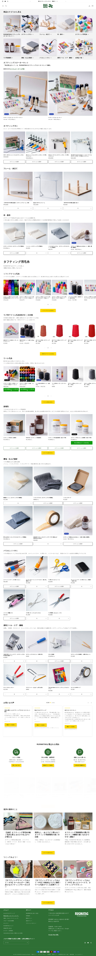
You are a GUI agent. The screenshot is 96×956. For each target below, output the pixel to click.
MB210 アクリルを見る (48, 353)
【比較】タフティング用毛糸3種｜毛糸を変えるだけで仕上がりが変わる (18, 834)
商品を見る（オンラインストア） (11, 915)
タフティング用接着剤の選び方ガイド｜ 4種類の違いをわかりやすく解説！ (77, 834)
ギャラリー (6, 923)
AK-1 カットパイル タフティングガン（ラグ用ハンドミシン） (36, 155)
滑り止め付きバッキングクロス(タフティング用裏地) (15, 537)
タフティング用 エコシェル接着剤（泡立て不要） (81, 437)
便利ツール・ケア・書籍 (64, 57)
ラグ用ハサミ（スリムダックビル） (33, 612)
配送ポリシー (29, 918)
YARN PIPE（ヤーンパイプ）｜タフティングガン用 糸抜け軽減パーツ (14, 655)
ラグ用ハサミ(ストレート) (54, 579)
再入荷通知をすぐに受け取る (11, 389)
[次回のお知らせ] (65, 1)
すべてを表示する (48, 453)
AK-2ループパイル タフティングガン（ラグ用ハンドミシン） (58, 155)
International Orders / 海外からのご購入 (13, 933)
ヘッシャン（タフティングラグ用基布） (34, 246)
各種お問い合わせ (8, 928)
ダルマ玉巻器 (51, 654)
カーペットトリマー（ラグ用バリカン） (12, 579)
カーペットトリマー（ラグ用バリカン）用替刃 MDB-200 (81, 580)
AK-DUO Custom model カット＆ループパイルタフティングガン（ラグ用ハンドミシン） (81, 155)
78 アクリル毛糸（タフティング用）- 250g (43, 341)
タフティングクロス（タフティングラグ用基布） (14, 246)
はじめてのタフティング (9, 913)
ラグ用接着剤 (7, 57)
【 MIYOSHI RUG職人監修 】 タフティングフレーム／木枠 (16, 202)
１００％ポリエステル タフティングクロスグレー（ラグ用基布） (58, 247)
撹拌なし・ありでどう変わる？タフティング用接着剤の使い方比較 (47, 834)
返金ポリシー (29, 920)
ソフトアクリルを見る (48, 310)
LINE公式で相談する (80, 765)
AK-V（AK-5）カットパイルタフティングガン (14, 154)
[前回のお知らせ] (30, 1)
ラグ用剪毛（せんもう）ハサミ (55, 612)
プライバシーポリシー (31, 923)
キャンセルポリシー (79, 954)
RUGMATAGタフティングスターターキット (12, 35)
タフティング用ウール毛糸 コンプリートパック (27, 384)
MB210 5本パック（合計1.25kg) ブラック (27, 341)
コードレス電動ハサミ (8, 612)
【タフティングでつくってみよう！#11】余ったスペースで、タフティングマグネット (78, 882)
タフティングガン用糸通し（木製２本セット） (81, 654)
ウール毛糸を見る (48, 402)
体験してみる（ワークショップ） (11, 918)
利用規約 (28, 915)
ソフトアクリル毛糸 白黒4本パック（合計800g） (75, 297)
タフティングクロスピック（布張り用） (34, 654)
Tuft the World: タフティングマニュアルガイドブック (58, 688)
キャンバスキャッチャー (9, 687)
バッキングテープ (67, 497)
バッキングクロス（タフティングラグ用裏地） (43, 497)
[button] (2, 5)
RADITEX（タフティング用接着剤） (34, 437)
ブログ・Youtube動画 (9, 920)
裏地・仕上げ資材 (27, 57)
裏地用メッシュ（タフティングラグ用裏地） (13, 497)
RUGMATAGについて (8, 925)
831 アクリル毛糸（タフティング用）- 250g (59, 341)
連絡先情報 (72, 954)
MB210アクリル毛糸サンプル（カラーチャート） (11, 341)
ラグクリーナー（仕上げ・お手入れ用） (34, 687)
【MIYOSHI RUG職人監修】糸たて (71, 202)
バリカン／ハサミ (44, 57)
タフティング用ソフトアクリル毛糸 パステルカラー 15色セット (43, 297)
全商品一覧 (78, 57)
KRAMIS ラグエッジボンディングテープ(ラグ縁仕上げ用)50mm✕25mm (45, 537)
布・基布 (60, 34)
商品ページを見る (11, 724)
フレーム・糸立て (44, 34)
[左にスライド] (44, 304)
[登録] (27, 942)
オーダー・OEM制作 (8, 930)
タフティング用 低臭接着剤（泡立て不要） (57, 437)
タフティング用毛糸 (81, 34)
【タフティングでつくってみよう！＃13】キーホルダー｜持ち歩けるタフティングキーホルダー (17, 883)
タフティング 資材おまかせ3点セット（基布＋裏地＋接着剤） (81, 247)
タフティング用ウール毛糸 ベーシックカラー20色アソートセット (11, 384)
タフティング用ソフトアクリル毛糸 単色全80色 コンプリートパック (11, 297)
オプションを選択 (14, 161)
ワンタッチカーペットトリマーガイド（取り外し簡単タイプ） (36, 580)
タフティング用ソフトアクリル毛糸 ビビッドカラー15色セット (59, 297)
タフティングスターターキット (55, 117)
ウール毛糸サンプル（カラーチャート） (59, 384)
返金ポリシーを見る (48, 765)
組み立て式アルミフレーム (39, 202)
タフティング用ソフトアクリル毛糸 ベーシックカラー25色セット (27, 297)
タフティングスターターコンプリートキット (13, 117)
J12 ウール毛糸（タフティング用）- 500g (74, 384)
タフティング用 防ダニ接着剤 (10, 437)
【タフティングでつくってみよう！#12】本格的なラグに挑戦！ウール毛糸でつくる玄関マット (48, 882)
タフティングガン (27, 34)
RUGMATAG (19, 954)
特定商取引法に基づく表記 (32, 913)
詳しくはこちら (16, 765)
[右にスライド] (51, 304)
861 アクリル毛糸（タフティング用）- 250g (75, 341)
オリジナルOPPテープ (76, 687)
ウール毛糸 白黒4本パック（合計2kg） (43, 384)
